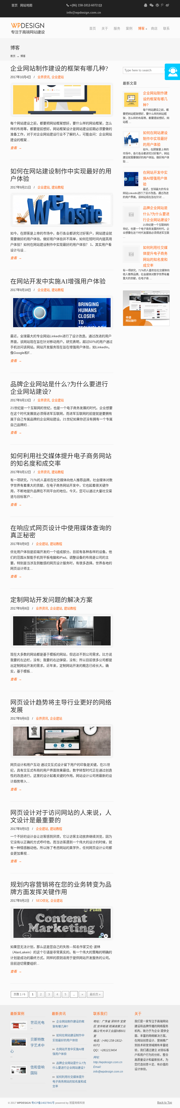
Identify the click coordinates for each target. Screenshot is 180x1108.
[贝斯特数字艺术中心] (19, 1044)
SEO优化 (42, 900)
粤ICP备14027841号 (43, 1102)
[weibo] (167, 5)
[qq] (145, 5)
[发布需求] (146, 325)
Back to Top (164, 1102)
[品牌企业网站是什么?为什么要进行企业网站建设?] (131, 220)
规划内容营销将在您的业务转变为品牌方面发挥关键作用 (61, 888)
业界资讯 (44, 77)
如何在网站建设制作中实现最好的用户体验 (155, 138)
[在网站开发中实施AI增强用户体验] (131, 185)
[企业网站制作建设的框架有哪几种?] (131, 105)
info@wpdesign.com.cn (84, 12)
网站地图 (26, 5)
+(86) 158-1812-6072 (84, 5)
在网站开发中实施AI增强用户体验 (58, 281)
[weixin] (151, 5)
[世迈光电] (19, 1028)
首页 (14, 5)
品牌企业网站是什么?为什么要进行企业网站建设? (156, 214)
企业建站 (58, 77)
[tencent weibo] (162, 5)
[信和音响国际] (19, 1072)
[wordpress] (157, 5)
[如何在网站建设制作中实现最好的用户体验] (131, 145)
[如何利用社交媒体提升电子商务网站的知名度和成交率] (131, 260)
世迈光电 (37, 1022)
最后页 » (95, 994)
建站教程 (58, 187)
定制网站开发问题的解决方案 (51, 599)
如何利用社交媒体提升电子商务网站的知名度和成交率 (69, 1081)
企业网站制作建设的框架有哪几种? (59, 68)
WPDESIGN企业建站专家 (27, 29)
